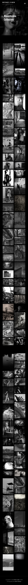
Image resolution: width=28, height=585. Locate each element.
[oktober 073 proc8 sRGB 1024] (8, 549)
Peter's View (8, 2)
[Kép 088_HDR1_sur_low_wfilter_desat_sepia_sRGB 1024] (19, 472)
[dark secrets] (19, 136)
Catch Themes (18, 581)
